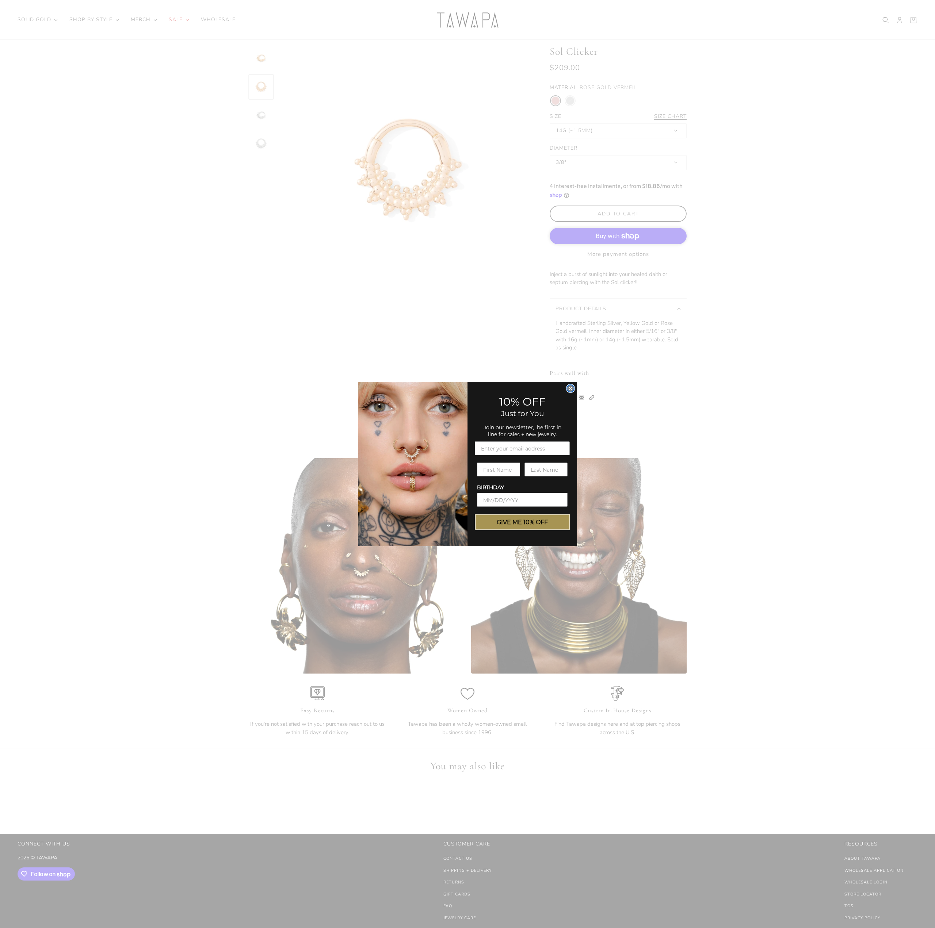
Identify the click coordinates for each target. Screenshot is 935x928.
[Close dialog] (570, 388)
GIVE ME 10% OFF (522, 522)
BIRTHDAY (490, 487)
